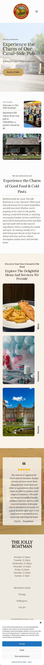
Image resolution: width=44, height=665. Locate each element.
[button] (40, 622)
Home (29, 662)
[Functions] (22, 360)
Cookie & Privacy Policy (19, 662)
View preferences (22, 656)
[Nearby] (22, 412)
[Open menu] (37, 11)
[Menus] (22, 308)
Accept (22, 644)
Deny (22, 650)
